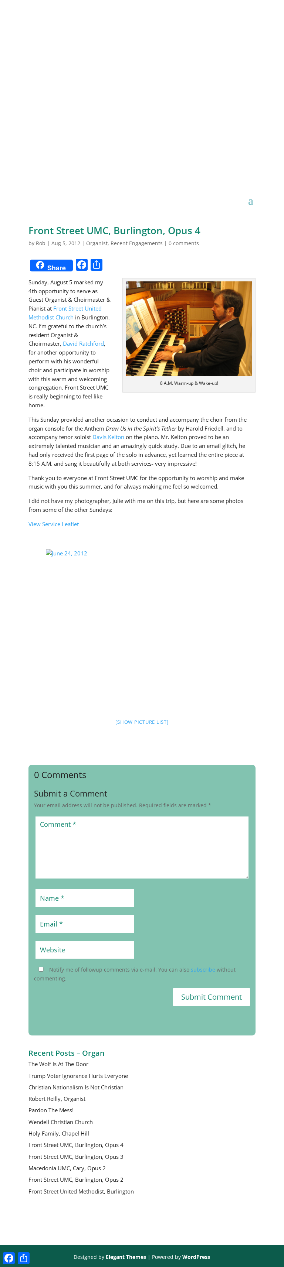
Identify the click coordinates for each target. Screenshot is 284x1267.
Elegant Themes (126, 1256)
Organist (97, 243)
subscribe (203, 969)
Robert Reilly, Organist (56, 1098)
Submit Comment (211, 997)
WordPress (196, 1256)
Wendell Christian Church (60, 1122)
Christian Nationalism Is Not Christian (76, 1087)
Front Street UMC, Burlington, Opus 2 (76, 1179)
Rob (40, 243)
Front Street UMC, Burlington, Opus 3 (76, 1156)
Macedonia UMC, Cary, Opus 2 (67, 1168)
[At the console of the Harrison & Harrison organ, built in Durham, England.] (142, 553)
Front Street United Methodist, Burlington (81, 1191)
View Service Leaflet (53, 524)
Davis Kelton (108, 437)
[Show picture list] (141, 722)
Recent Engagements (137, 243)
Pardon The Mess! (51, 1110)
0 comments (184, 243)
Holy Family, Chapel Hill (58, 1133)
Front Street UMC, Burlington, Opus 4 (76, 1144)
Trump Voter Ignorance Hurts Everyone (78, 1075)
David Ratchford (83, 343)
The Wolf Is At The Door (58, 1064)
